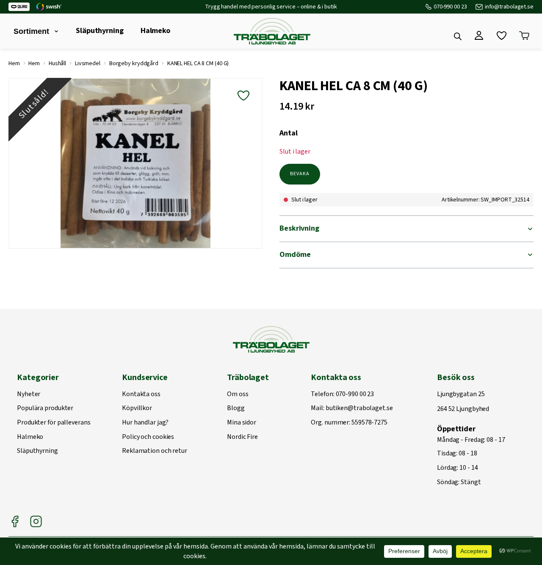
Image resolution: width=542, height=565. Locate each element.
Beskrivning (299, 228)
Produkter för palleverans (54, 423)
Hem (14, 63)
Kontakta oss (141, 394)
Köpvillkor (137, 408)
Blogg (236, 408)
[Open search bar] (458, 36)
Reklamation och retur (154, 451)
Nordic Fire (242, 437)
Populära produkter (45, 408)
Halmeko (155, 30)
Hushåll (57, 63)
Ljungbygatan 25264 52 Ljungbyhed (463, 402)
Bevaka (300, 173)
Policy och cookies (148, 437)
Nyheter (28, 394)
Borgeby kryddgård (133, 63)
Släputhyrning (100, 30)
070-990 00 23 (450, 7)
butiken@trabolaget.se (359, 408)
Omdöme (294, 254)
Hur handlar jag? (145, 423)
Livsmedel (87, 63)
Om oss (237, 394)
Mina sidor (241, 423)
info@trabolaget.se (509, 7)
